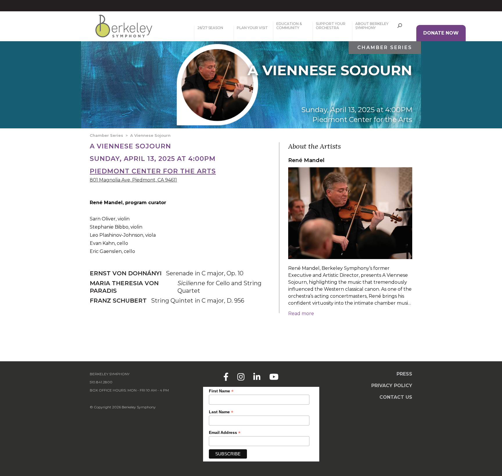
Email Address (225, 432)
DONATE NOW (441, 33)
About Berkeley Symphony (371, 26)
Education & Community (289, 26)
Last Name (221, 412)
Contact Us (395, 397)
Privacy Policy (391, 385)
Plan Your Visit (252, 28)
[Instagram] (241, 377)
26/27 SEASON (210, 28)
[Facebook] (226, 377)
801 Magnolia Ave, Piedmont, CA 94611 (133, 180)
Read (301, 313)
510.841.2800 (101, 382)
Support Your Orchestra (330, 26)
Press (404, 374)
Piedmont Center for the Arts (362, 120)
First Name (221, 391)
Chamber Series (384, 47)
